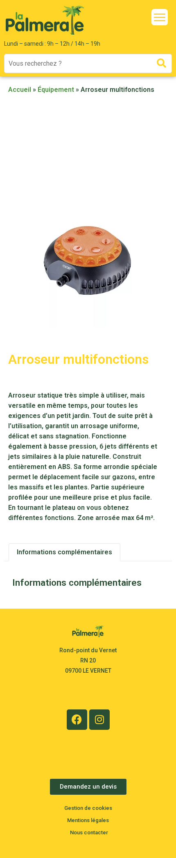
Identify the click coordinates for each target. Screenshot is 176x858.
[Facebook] (77, 719)
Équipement (56, 89)
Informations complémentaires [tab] (64, 552)
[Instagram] (99, 719)
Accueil (19, 89)
